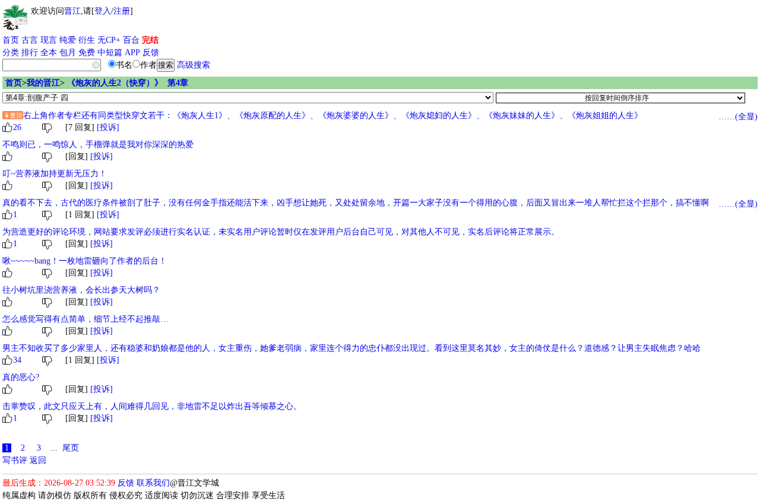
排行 (29, 52)
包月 (67, 52)
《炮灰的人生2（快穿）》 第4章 (127, 82)
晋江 (72, 11)
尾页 (70, 447)
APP (132, 52)
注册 (121, 11)
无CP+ (109, 40)
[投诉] (108, 127)
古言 (29, 40)
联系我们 (153, 482)
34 (17, 360)
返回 (38, 460)
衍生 (86, 40)
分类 (10, 52)
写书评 (14, 460)
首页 (10, 40)
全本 (48, 52)
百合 (131, 40)
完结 (150, 40)
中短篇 (109, 52)
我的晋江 (43, 82)
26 (17, 127)
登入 (102, 11)
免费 (86, 52)
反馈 (150, 52)
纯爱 (67, 40)
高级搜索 (193, 65)
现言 (48, 40)
